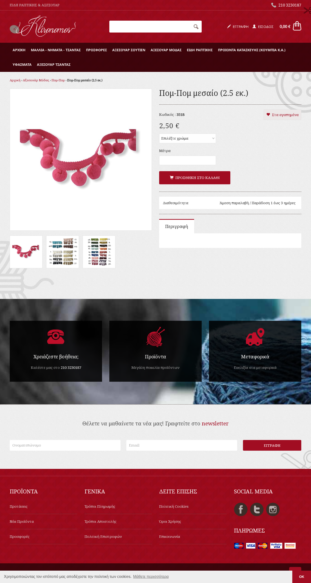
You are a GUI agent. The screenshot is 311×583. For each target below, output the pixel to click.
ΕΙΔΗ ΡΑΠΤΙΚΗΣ (200, 50)
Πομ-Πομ (58, 80)
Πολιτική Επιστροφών (103, 536)
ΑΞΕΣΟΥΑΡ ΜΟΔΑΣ (166, 50)
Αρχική (15, 80)
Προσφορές (19, 536)
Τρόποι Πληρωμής (100, 506)
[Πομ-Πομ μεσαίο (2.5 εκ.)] (81, 159)
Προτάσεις (18, 506)
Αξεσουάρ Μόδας (36, 80)
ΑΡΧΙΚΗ (19, 50)
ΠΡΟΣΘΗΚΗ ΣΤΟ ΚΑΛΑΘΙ (196, 177)
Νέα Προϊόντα (22, 521)
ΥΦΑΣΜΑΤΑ (22, 64)
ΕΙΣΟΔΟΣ (265, 26)
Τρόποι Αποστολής (100, 521)
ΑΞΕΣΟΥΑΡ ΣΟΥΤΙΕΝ (128, 50)
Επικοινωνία (169, 536)
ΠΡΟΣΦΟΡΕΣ (96, 50)
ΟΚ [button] (301, 577)
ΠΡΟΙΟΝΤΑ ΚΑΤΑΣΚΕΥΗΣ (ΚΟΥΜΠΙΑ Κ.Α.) (251, 50)
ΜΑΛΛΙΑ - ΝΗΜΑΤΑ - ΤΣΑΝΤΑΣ (56, 50)
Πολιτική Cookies (174, 506)
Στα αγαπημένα (284, 114)
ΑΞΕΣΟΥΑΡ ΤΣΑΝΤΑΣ (53, 64)
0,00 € (285, 26)
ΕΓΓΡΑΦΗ (240, 26)
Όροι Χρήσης (170, 521)
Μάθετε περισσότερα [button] (151, 577)
